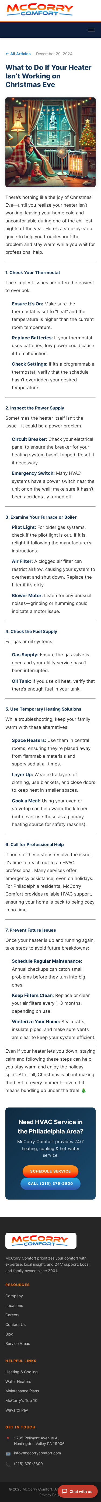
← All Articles (18, 53)
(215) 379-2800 (28, 1463)
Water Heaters (18, 1381)
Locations (14, 1305)
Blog (9, 1334)
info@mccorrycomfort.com (37, 1453)
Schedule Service (50, 1171)
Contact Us (15, 1324)
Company (14, 1296)
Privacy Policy (50, 1495)
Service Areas (17, 1343)
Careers (12, 1315)
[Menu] (91, 30)
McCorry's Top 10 (21, 1400)
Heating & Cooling (21, 1372)
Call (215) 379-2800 (50, 1183)
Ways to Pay (16, 1410)
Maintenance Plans (22, 1391)
